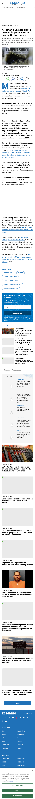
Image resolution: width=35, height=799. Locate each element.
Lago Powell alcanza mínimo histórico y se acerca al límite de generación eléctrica (17, 660)
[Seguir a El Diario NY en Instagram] (9, 717)
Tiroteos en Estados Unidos (12, 284)
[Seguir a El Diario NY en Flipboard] (24, 717)
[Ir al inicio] (9, 713)
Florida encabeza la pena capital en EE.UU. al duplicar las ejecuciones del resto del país (17, 595)
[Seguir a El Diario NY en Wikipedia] (27, 717)
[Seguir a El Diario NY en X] (6, 717)
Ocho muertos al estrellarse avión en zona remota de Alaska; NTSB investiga (23, 342)
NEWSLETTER (21, 758)
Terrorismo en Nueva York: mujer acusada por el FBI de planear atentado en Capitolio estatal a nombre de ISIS (24, 398)
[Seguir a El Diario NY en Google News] (20, 717)
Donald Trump (21, 7)
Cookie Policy (13, 781)
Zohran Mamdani (8, 7)
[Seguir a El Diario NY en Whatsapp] (2, 721)
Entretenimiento (6, 738)
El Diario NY (5, 25)
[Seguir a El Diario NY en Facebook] (2, 717)
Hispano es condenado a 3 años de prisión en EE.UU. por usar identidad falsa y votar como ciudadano (17, 692)
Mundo (4, 734)
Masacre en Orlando (10, 276)
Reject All (17, 790)
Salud (3, 741)
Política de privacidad (9, 319)
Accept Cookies (17, 795)
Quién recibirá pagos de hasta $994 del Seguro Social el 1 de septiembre (23, 435)
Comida (20, 741)
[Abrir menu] (3, 4)
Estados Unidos (13, 25)
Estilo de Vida (5, 744)
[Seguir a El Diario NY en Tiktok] (16, 717)
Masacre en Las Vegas (11, 280)
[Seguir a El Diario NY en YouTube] (13, 717)
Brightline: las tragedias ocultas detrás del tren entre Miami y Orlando (24, 361)
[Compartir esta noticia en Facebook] (13, 79)
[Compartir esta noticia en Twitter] (17, 79)
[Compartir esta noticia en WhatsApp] (8, 79)
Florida (20, 273)
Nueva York (20, 379)
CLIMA (3, 765)
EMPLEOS (4, 762)
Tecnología (5, 748)
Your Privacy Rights (17, 785)
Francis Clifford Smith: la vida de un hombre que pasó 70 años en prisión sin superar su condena (24, 352)
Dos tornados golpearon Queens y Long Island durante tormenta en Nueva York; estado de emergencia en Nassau (24, 423)
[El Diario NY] (17, 3)
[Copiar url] (27, 79)
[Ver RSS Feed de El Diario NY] (6, 721)
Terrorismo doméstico (11, 288)
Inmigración (21, 734)
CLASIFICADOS (6, 758)
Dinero (19, 430)
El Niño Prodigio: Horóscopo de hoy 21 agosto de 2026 (23, 409)
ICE (30, 7)
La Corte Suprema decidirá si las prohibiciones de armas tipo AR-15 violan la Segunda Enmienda (23, 332)
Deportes (20, 738)
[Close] (33, 770)
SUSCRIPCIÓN (21, 762)
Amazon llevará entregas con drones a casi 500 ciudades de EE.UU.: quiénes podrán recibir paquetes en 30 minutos (17, 628)
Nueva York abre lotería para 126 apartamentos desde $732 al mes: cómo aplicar (23, 384)
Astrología (20, 405)
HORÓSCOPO (21, 765)
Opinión (20, 748)
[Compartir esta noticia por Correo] (22, 79)
